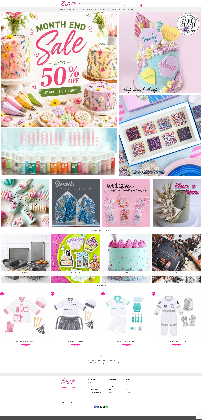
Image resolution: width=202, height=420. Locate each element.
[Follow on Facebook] (89, 403)
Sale (74, 9)
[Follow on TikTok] (95, 403)
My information (94, 389)
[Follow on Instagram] (92, 403)
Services (129, 386)
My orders (92, 382)
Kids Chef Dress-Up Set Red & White (25, 341)
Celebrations (80, 9)
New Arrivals (68, 9)
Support (110, 392)
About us (129, 382)
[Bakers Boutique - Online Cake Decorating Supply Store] (68, 4)
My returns (93, 386)
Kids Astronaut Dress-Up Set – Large (177, 341)
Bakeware (89, 9)
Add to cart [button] (25, 345)
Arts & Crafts (123, 9)
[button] (125, 5)
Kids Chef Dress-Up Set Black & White (75, 341)
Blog (128, 389)
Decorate (97, 9)
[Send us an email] (98, 403)
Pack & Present (112, 9)
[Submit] (119, 3)
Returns (110, 389)
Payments (110, 382)
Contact (129, 392)
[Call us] (101, 403)
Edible (104, 9)
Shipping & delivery (113, 386)
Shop (61, 9)
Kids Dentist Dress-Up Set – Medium (126, 341)
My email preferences (95, 392)
